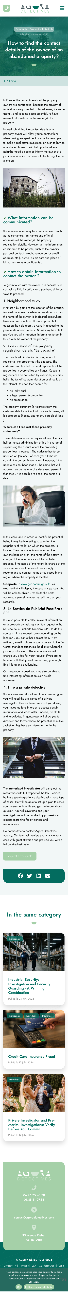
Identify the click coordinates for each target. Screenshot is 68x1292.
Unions (25, 1266)
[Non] (63, 1279)
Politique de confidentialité (38, 1287)
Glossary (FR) (11, 1266)
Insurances (47, 1015)
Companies (35, 29)
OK (18, 1287)
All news (11, 81)
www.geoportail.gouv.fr (35, 584)
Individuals (47, 29)
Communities (22, 29)
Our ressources (47, 1266)
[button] (20, 876)
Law (34, 1266)
